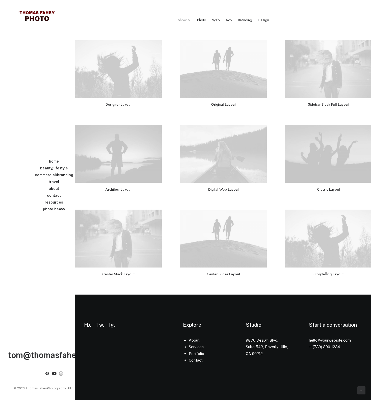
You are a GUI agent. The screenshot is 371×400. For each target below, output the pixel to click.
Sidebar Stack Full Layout (328, 104)
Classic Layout (328, 189)
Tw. (100, 325)
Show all (184, 20)
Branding (245, 20)
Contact (196, 360)
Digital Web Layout (223, 189)
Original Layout (223, 104)
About (194, 340)
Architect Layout (118, 189)
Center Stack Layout (118, 274)
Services (196, 347)
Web (216, 20)
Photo (201, 20)
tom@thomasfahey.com (53, 355)
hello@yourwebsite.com (330, 340)
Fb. (87, 325)
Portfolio (196, 353)
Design (263, 20)
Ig (111, 325)
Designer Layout (118, 104)
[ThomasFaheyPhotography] (37, 15)
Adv (229, 20)
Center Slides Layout (223, 274)
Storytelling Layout (328, 274)
